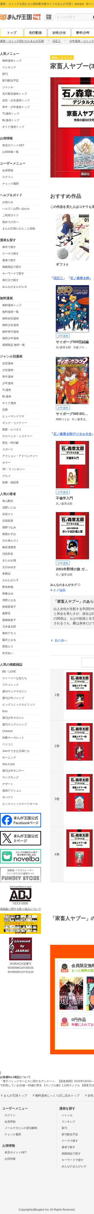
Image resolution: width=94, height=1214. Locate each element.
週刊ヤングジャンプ (14, 724)
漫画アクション (11, 790)
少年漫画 (7, 383)
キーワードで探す (13, 273)
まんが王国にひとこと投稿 (18, 228)
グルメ (6, 475)
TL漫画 (6, 389)
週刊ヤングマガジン (14, 691)
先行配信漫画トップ (14, 93)
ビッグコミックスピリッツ (18, 704)
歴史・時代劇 (10, 442)
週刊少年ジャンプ (13, 698)
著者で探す (9, 260)
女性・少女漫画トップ (16, 100)
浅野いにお (9, 507)
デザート (7, 784)
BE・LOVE (9, 671)
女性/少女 (59, 32)
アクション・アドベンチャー (20, 456)
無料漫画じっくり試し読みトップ (57, 1095)
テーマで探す (10, 253)
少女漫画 (7, 370)
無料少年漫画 (10, 338)
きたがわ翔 (9, 560)
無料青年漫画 (10, 331)
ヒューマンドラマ (13, 416)
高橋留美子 (9, 620)
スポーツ (7, 449)
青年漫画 (7, 376)
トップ (11, 32)
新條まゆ (7, 593)
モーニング (9, 757)
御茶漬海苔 (9, 547)
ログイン (7, 177)
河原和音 (7, 553)
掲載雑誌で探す (11, 266)
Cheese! (7, 731)
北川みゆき (9, 567)
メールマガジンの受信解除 (21, 1128)
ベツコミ (7, 744)
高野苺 (6, 613)
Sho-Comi (8, 764)
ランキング (9, 67)
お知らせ (7, 202)
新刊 (5, 74)
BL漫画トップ (10, 120)
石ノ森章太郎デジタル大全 (72, 434)
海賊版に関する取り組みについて (20, 909)
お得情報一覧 (10, 152)
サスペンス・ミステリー (17, 436)
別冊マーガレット (13, 737)
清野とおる (9, 600)
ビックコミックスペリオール (20, 803)
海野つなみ (9, 527)
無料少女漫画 (10, 325)
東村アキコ (9, 633)
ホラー (6, 462)
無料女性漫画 (10, 318)
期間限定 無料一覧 (13, 344)
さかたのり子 (10, 580)
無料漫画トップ (11, 60)
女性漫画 (7, 363)
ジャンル (7, 87)
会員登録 (7, 170)
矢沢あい (7, 653)
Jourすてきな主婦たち (16, 751)
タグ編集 (59, 590)
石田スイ (7, 514)
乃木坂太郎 (9, 626)
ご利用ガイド (10, 215)
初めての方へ (10, 222)
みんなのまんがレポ (14, 286)
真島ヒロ (7, 646)
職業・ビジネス (11, 429)
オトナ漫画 (9, 403)
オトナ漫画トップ (13, 126)
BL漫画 (6, 396)
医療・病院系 (10, 482)
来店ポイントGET (13, 145)
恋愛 (5, 409)
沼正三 (58, 278)
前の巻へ (61, 640)
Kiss (5, 711)
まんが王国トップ (15, 1095)
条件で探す (9, 247)
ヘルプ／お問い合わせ (16, 208)
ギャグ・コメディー (14, 423)
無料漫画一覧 (10, 311)
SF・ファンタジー (13, 469)
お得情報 (10, 1158)
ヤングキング (10, 777)
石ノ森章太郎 (79, 278)
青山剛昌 (7, 501)
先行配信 (35, 32)
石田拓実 (7, 520)
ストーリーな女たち (14, 678)
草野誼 (6, 573)
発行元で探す (10, 280)
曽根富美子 (9, 606)
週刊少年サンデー (13, 770)
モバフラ (7, 797)
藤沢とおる (9, 639)
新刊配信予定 (10, 80)
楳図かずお (9, 534)
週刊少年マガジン (13, 717)
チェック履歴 (10, 183)
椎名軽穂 (7, 587)
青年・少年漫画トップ (16, 107)
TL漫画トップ (10, 113)
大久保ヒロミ (10, 540)
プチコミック (10, 684)
